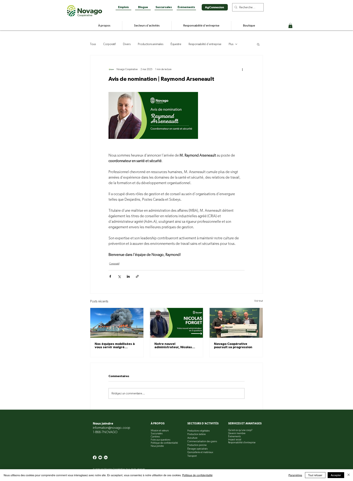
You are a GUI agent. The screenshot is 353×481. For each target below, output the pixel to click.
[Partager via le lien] (137, 276)
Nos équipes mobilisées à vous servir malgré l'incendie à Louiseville (115, 345)
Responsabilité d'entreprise (205, 44)
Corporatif (109, 44)
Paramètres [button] (295, 475)
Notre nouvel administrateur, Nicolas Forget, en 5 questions (173, 345)
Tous (93, 44)
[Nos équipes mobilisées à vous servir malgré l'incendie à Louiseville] (116, 323)
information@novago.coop (111, 427)
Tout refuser (315, 475)
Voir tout (258, 301)
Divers (127, 44)
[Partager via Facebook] (110, 276)
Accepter (336, 475)
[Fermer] (348, 475)
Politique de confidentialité (197, 475)
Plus (231, 44)
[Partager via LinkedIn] (128, 276)
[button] (290, 25)
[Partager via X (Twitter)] (119, 276)
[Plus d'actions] (242, 69)
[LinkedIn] (106, 457)
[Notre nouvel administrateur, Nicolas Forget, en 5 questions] (176, 323)
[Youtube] (100, 457)
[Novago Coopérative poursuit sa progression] (236, 323)
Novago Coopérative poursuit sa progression (233, 345)
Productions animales (150, 44)
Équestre (176, 44)
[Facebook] (95, 457)
